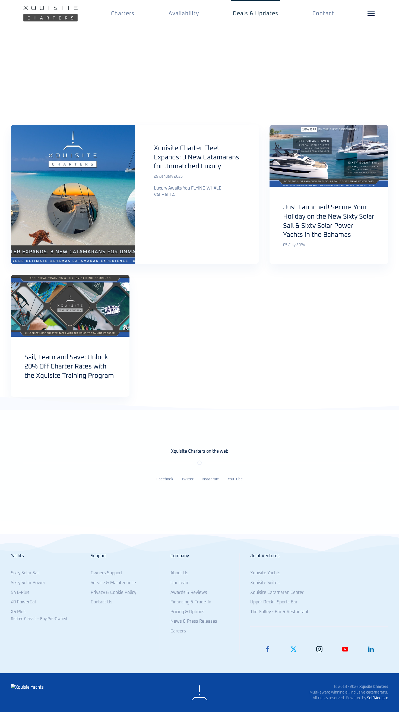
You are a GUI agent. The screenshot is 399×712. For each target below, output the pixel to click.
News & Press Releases (193, 621)
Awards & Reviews (188, 592)
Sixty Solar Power (28, 583)
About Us (179, 573)
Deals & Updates (255, 13)
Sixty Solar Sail (25, 573)
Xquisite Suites (265, 583)
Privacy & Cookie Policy (113, 592)
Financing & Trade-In (190, 602)
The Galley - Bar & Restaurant (279, 612)
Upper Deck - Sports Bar (273, 602)
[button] (371, 13)
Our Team (179, 583)
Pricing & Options (187, 612)
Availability (184, 13)
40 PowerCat (23, 602)
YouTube (235, 479)
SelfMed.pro (377, 698)
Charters (122, 13)
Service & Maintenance (113, 583)
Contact (323, 13)
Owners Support (106, 573)
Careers (178, 631)
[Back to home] (50, 13)
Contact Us (101, 602)
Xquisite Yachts (265, 573)
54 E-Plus (20, 592)
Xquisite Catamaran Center (277, 592)
